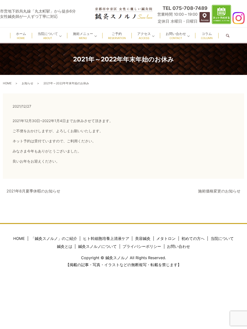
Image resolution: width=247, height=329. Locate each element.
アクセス (144, 36)
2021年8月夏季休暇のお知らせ (33, 191)
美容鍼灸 (143, 238)
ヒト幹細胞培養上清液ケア (106, 238)
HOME (7, 83)
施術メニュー (83, 36)
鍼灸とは (64, 246)
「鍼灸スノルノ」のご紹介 (54, 238)
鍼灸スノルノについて (97, 246)
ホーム (21, 36)
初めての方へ (193, 238)
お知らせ (27, 83)
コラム (207, 36)
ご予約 (117, 36)
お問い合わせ (176, 36)
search (227, 35)
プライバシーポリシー (142, 246)
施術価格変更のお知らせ (219, 191)
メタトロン (166, 238)
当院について (48, 36)
